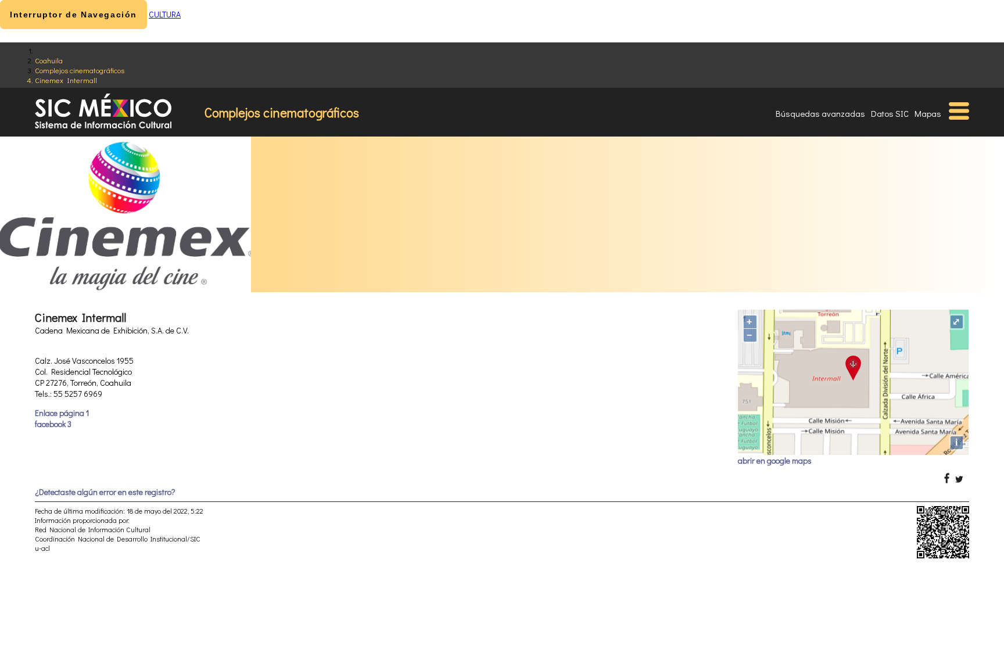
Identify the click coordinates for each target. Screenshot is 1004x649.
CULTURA (165, 14)
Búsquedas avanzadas (820, 113)
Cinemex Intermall (66, 80)
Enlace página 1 (62, 412)
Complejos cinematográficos (79, 70)
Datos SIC (890, 113)
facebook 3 (53, 423)
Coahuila (49, 60)
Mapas (928, 113)
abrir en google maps (775, 460)
